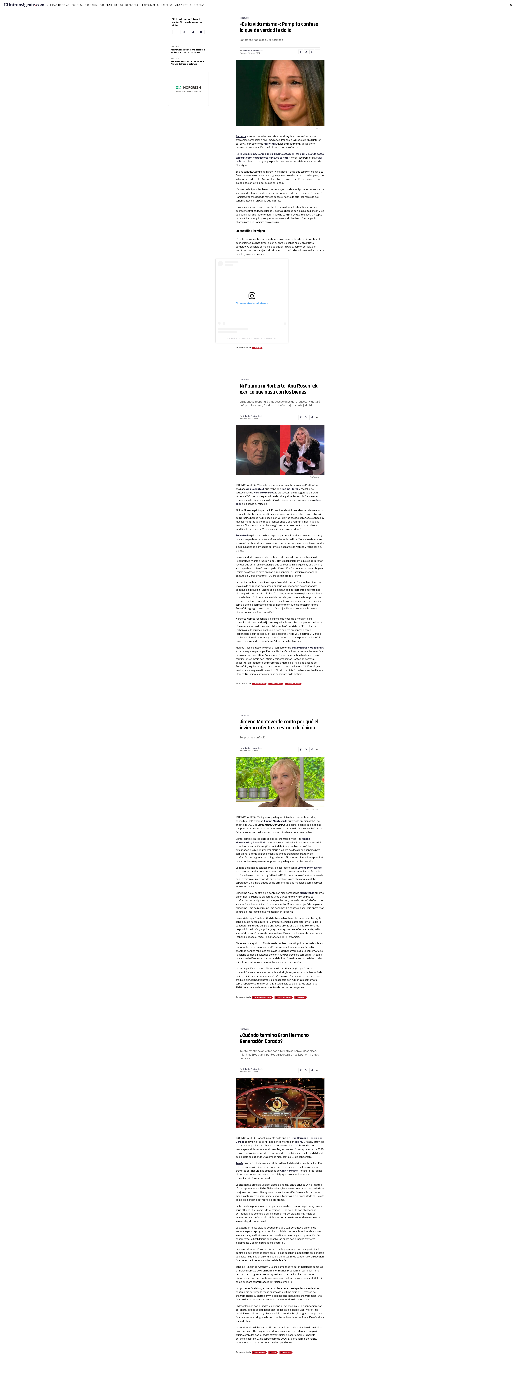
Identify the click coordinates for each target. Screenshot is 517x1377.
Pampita (241, 136)
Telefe (298, 1092)
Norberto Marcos (264, 476)
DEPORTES (131, 5)
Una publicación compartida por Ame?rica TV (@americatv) (252, 338)
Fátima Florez (290, 472)
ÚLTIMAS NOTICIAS (58, 5)
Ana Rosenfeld (255, 472)
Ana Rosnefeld (260, 667)
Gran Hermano (299, 1088)
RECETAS (199, 5)
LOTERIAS (167, 5)
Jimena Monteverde (275, 787)
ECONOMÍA (91, 5)
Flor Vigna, (270, 143)
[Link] (311, 52)
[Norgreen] (188, 76)
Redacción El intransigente (253, 50)
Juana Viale (301, 964)
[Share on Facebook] (300, 52)
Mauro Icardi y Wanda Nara (308, 631)
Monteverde (307, 859)
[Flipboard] (192, 32)
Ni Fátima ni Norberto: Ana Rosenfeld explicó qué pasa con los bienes (188, 51)
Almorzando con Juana (263, 964)
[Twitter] (184, 32)
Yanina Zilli (287, 1303)
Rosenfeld (242, 519)
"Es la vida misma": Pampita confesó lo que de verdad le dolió (187, 22)
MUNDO (118, 5)
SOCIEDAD (106, 5)
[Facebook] (176, 32)
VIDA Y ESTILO (183, 5)
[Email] (201, 32)
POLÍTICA (77, 5)
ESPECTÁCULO (150, 5)
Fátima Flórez (276, 667)
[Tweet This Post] (306, 52)
